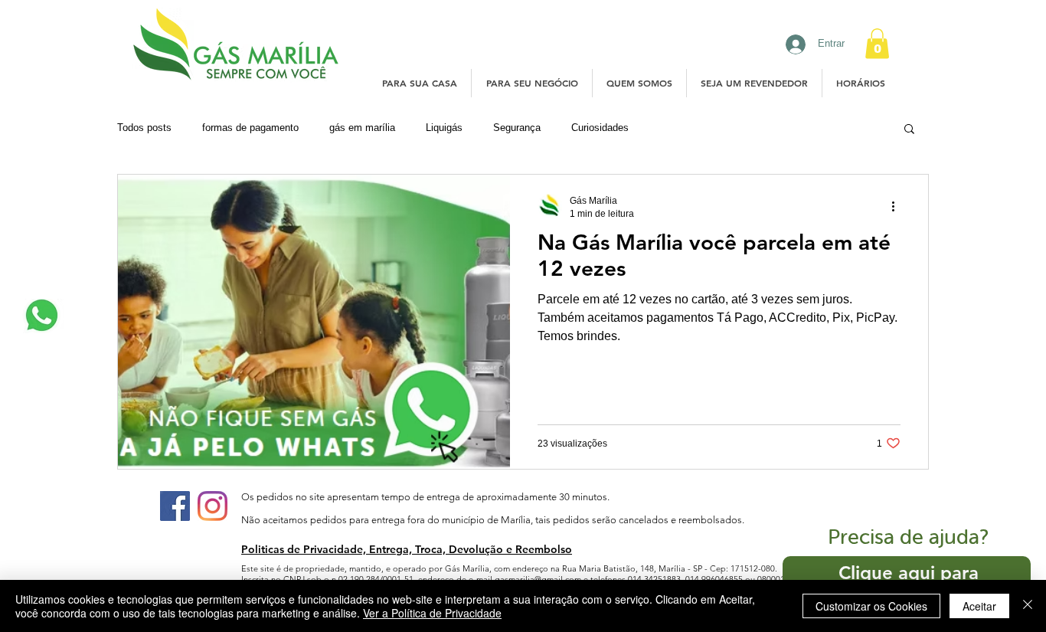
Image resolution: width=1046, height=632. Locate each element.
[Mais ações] (898, 206)
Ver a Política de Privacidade (432, 613)
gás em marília (362, 127)
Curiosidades (600, 127)
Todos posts (144, 127)
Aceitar (979, 606)
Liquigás (444, 127)
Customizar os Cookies (871, 606)
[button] (877, 43)
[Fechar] (1027, 606)
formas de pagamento (250, 127)
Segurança (517, 127)
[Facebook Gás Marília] (175, 506)
